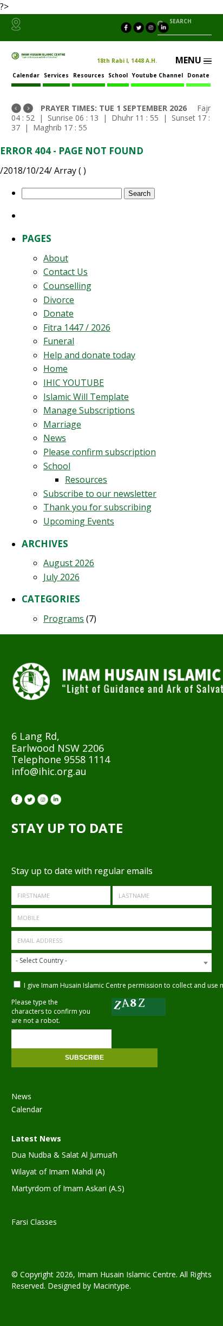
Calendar (26, 1109)
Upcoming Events (78, 521)
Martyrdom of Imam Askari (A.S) (67, 1188)
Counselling (67, 286)
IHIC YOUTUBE (73, 383)
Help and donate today (89, 355)
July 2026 (61, 577)
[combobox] (111, 962)
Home (55, 369)
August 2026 (68, 563)
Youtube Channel (157, 75)
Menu (189, 60)
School (118, 75)
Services (56, 75)
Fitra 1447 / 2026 (76, 327)
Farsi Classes (34, 1222)
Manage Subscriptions (89, 410)
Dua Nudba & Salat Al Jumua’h (64, 1155)
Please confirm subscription (99, 452)
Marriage (62, 424)
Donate (198, 75)
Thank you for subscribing (97, 507)
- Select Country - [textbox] (41, 960)
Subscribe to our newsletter (99, 494)
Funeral (58, 341)
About (55, 258)
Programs (63, 619)
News (54, 438)
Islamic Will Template (86, 397)
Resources (88, 75)
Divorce (58, 300)
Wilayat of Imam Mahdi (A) (58, 1171)
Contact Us (65, 272)
